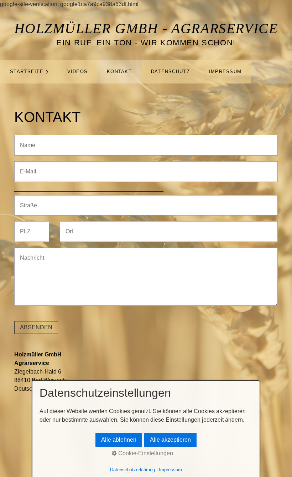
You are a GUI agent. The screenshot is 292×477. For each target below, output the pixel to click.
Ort (68, 227)
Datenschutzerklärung (132, 469)
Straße (26, 201)
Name (26, 140)
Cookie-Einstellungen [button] (145, 453)
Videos (77, 71)
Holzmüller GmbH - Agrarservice (146, 28)
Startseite (26, 71)
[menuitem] (28, 71)
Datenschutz (170, 71)
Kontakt (119, 71)
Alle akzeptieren (170, 440)
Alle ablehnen (118, 440)
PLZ (24, 227)
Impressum (225, 71)
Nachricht (29, 253)
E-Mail (26, 167)
